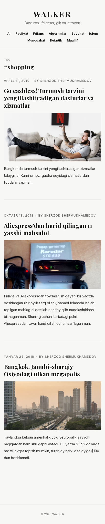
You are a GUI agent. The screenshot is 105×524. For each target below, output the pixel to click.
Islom (93, 33)
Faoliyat (21, 33)
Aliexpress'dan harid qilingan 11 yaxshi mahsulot (48, 229)
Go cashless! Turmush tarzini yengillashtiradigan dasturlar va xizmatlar (49, 98)
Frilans (38, 33)
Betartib (56, 40)
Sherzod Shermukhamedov (66, 81)
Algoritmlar (57, 33)
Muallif (72, 40)
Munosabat (36, 40)
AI (8, 33)
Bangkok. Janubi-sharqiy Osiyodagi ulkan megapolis (42, 370)
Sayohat (77, 33)
